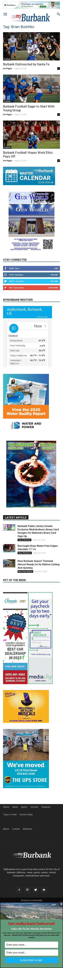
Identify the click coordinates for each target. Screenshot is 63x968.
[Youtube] (44, 890)
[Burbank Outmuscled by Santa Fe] (31, 46)
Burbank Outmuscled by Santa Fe (26, 64)
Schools (34, 807)
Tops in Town (10, 814)
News (15, 807)
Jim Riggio (7, 68)
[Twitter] (36, 890)
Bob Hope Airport (25, 571)
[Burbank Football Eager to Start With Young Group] (31, 89)
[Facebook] (19, 890)
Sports (24, 807)
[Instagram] (27, 890)
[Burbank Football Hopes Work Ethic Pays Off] (31, 135)
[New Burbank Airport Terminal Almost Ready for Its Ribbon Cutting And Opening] (9, 563)
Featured (45, 807)
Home (6, 807)
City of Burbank (24, 540)
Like (56, 268)
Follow (54, 275)
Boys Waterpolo (25, 553)
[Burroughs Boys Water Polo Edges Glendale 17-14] (9, 548)
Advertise (27, 829)
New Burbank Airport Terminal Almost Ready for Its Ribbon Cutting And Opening (38, 564)
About (6, 829)
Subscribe (53, 287)
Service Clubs (26, 814)
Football (7, 59)
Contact (16, 829)
